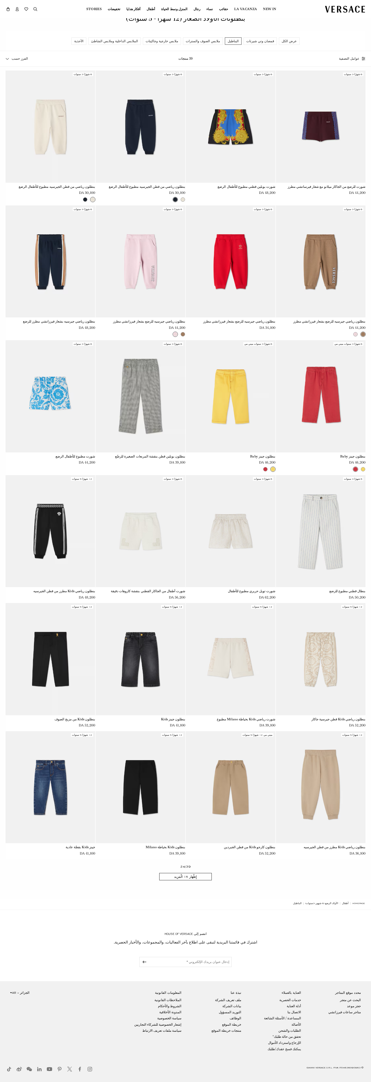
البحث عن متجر (350, 1000)
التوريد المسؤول (230, 1012)
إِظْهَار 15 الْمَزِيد (185, 877)
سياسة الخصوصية (169, 1018)
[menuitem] (269, 9)
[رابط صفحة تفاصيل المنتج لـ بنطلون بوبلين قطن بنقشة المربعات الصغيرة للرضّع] (140, 396)
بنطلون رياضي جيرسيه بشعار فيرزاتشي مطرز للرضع (59, 321)
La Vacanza (245, 9)
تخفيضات (114, 9)
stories (94, 9)
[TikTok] (9, 1069)
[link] (358, 903)
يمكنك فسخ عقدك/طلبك (284, 1049)
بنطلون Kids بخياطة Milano (165, 847)
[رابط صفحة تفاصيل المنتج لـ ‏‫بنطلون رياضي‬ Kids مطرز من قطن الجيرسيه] (50, 531)
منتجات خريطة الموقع (226, 1030)
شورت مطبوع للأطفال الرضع (75, 456)
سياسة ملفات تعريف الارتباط (161, 1030)
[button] (8, 9)
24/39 (185, 866)
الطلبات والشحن (289, 1030)
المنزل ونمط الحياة (174, 9)
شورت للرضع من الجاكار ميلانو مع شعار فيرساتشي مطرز (326, 187)
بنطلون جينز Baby (352, 456)
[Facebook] (80, 1069)
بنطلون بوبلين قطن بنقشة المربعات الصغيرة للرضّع (150, 456)
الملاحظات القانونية (167, 1000)
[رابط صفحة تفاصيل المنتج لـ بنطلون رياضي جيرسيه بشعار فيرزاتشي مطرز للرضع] (50, 261)
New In (269, 9)
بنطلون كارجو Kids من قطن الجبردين (249, 847)
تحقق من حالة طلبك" (287, 1036)
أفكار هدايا (133, 9)
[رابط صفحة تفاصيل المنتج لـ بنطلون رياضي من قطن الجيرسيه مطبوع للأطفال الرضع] (140, 127)
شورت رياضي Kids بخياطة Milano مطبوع (246, 719)
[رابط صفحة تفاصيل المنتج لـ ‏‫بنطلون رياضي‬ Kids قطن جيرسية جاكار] (320, 659)
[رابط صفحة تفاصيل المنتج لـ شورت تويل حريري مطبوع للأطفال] (230, 531)
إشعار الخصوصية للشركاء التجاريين (157, 1024)
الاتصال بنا (294, 1012)
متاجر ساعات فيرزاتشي (344, 1012)
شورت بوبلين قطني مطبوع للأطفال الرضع (246, 187)
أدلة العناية (294, 1006)
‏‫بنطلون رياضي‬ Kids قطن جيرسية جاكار (338, 719)
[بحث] (35, 9)
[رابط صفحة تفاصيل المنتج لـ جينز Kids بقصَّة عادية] (50, 787)
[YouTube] (49, 1069)
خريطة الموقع (231, 1024)
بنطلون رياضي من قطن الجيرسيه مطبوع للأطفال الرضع (147, 187)
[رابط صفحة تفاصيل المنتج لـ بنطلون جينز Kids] (140, 659)
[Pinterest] (60, 1069)
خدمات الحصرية (290, 1000)
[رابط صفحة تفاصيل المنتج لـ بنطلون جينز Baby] (320, 396)
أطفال (151, 9)
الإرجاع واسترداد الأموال (284, 1043)
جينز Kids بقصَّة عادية (80, 847)
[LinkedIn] (39, 1069)
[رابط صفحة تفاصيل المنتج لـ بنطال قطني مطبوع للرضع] (320, 531)
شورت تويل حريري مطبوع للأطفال (251, 591)
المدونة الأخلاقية (170, 1012)
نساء (209, 9)
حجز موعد (354, 1006)
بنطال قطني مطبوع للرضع (347, 591)
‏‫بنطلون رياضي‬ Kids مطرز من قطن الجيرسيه (64, 591)
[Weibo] (19, 1069)
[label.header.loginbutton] (17, 9)
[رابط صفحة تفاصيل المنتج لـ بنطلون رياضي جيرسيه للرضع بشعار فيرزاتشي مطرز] (320, 261)
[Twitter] (70, 1069)
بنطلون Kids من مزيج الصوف (75, 719)
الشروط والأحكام (169, 1006)
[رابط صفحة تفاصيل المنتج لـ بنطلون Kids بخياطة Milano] (140, 787)
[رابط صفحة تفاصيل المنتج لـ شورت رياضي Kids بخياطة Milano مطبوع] (230, 659)
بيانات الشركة (231, 1006)
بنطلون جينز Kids (173, 719)
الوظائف (235, 1018)
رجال (197, 9)
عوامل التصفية (349, 58)
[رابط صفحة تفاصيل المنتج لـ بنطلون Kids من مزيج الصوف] (50, 659)
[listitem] (289, 41)
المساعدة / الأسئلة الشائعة (282, 1018)
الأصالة (296, 1024)
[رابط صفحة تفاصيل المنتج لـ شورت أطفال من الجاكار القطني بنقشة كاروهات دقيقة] (140, 531)
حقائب (223, 9)
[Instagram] (90, 1069)
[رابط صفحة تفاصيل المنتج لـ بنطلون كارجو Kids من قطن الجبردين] (230, 787)
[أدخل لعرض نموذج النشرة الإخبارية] (143, 962)
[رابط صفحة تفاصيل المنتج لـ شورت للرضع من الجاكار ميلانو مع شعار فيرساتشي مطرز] (320, 127)
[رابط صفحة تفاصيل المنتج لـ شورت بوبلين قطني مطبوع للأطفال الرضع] (230, 127)
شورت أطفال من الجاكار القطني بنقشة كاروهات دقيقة (148, 591)
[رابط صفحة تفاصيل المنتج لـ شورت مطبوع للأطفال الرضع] (50, 396)
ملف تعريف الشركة (228, 1000)
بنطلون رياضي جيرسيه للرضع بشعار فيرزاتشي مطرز (329, 321)
